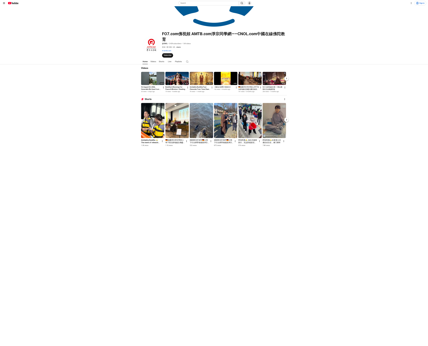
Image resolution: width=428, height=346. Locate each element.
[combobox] (209, 3)
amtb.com (167, 51)
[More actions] (163, 87)
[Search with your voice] (249, 3)
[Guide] (4, 3)
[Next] (286, 78)
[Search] (241, 3)
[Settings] (411, 3)
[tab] (145, 61)
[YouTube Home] (13, 3)
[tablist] (214, 61)
